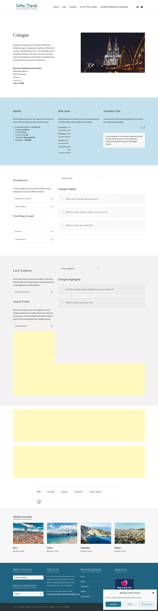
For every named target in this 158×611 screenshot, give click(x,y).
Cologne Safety (66, 178)
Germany (78, 492)
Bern (15, 548)
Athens (118, 548)
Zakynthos (85, 548)
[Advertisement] (34, 347)
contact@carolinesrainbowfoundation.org (63, 594)
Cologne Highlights (67, 269)
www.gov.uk (17, 80)
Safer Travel (19, 551)
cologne (51, 492)
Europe (64, 492)
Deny (130, 604)
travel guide (95, 492)
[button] (153, 593)
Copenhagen (85, 596)
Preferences (146, 604)
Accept (113, 604)
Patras (50, 548)
